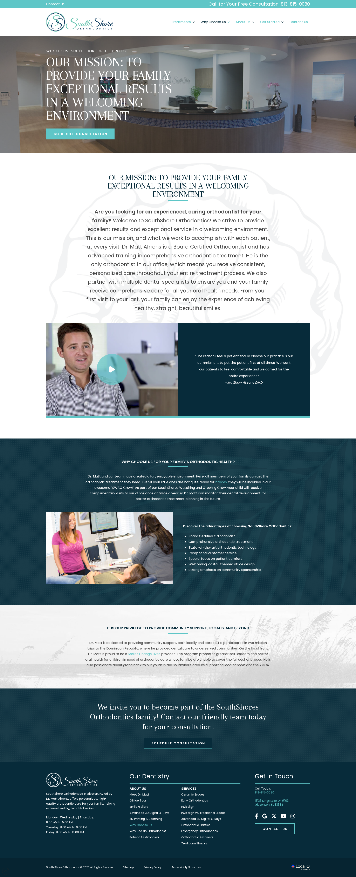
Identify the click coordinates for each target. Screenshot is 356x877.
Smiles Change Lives (144, 654)
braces (221, 482)
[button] (112, 369)
